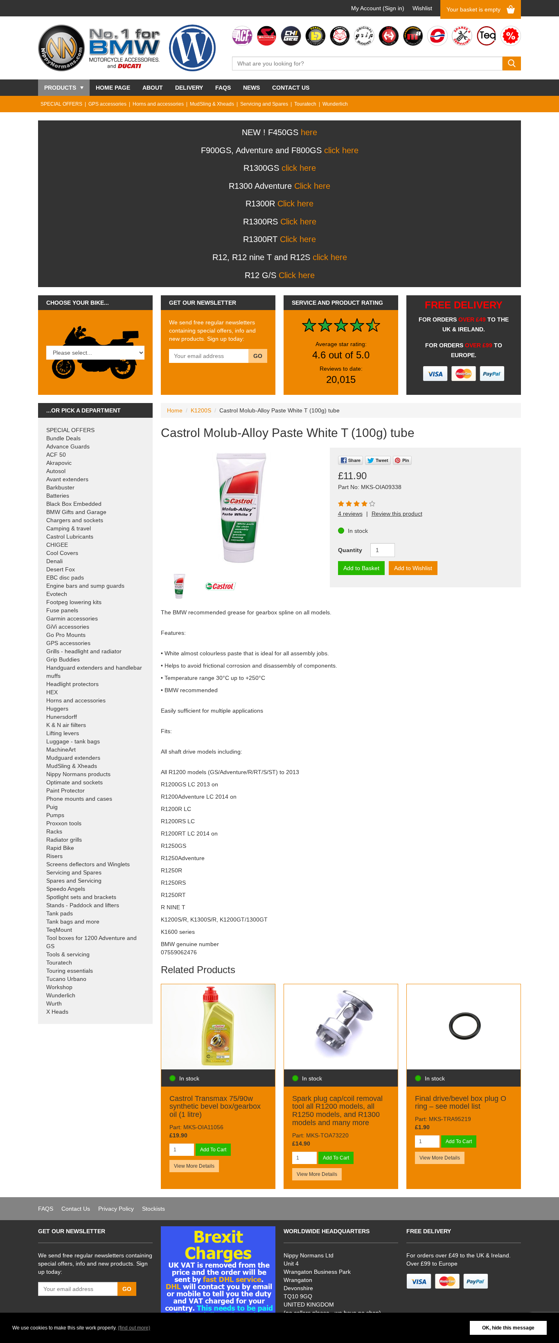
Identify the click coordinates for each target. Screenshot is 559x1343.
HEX (52, 692)
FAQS (223, 87)
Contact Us (290, 87)
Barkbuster (60, 487)
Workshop (59, 987)
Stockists (153, 1208)
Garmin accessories (72, 618)
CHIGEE (57, 544)
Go (257, 356)
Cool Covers (62, 553)
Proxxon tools (63, 823)
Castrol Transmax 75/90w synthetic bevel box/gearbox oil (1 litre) (215, 1106)
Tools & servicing (68, 954)
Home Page (113, 87)
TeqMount (59, 929)
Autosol (55, 471)
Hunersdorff (61, 716)
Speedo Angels (65, 889)
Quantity (350, 550)
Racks (54, 831)
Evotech (56, 594)
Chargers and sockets (74, 520)
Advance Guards (68, 446)
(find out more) (134, 1328)
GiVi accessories (67, 626)
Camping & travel (68, 528)
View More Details (194, 1166)
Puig (52, 807)
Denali (54, 561)
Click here (312, 185)
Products (60, 87)
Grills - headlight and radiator (84, 651)
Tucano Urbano (66, 979)
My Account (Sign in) (377, 8)
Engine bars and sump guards (85, 585)
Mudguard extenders (73, 757)
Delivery (189, 87)
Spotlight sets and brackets (81, 897)
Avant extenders (67, 479)
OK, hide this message (508, 1328)
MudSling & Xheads (212, 104)
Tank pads (59, 913)
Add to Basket (361, 568)
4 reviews (350, 513)
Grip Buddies (63, 659)
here (309, 132)
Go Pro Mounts (66, 635)
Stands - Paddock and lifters (82, 905)
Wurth (54, 1003)
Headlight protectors (72, 684)
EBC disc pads (65, 577)
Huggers (57, 708)
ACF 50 (56, 454)
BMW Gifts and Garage (76, 512)
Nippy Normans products (78, 774)
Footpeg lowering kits (73, 602)
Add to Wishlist (413, 568)
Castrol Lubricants (69, 536)
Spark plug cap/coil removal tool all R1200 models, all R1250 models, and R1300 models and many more (337, 1110)
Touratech (305, 104)
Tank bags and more (72, 921)
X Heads (57, 1011)
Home (175, 410)
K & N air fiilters (66, 725)
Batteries (57, 495)
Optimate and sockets (74, 782)
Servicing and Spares (264, 104)
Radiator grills (64, 839)
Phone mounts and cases (79, 798)
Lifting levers (62, 733)
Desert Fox (60, 569)
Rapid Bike (60, 848)
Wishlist (422, 8)
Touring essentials (69, 970)
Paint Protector (65, 790)
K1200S (201, 410)
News (251, 87)
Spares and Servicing (73, 880)
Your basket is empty (473, 9)
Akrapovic (59, 463)
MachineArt (61, 749)
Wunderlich (335, 104)
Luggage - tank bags (73, 741)
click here (341, 150)
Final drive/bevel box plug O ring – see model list (460, 1102)
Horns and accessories (158, 104)
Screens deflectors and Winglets (88, 864)
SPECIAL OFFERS (61, 104)
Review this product (397, 513)
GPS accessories (107, 104)
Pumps (55, 815)
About (152, 87)
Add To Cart (213, 1150)
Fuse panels (62, 610)
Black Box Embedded (73, 504)
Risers (54, 856)
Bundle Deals (63, 438)
